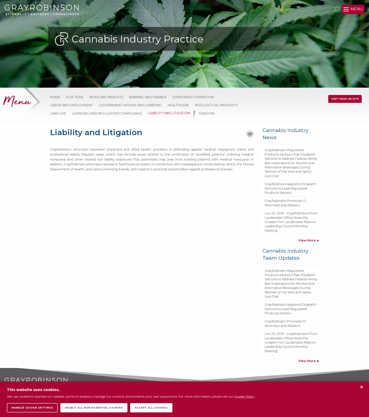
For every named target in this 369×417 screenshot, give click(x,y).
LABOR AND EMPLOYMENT (71, 105)
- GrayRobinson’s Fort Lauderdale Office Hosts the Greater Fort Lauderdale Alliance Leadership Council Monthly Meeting (291, 221)
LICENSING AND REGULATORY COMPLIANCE (107, 113)
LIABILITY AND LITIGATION (169, 113)
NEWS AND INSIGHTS (106, 97)
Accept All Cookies (151, 407)
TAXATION (206, 113)
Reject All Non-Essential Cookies (94, 407)
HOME (55, 97)
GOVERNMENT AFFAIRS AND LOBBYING (130, 105)
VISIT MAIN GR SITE (345, 99)
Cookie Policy (244, 396)
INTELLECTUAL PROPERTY (216, 105)
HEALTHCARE (178, 105)
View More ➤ (308, 240)
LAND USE (58, 113)
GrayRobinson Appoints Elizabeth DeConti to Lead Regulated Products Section (290, 188)
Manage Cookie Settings (32, 407)
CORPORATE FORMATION (193, 97)
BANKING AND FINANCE (148, 97)
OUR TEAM (74, 97)
